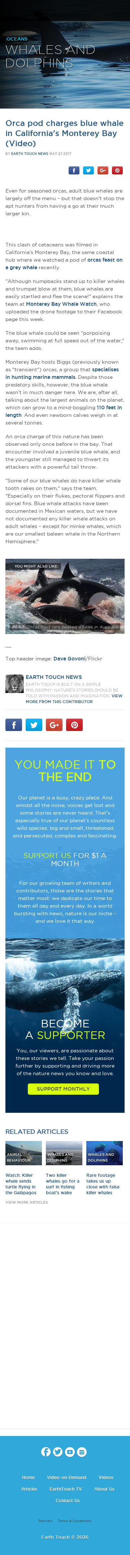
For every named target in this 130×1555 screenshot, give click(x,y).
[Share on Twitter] (88, 170)
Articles (29, 1489)
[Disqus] (65, 1332)
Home (28, 1477)
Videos (106, 1477)
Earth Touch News (29, 154)
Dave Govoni (69, 659)
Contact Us (68, 1500)
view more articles (26, 1202)
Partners (46, 1521)
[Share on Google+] (103, 170)
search (122, 11)
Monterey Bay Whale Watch (61, 304)
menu (8, 11)
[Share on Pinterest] (117, 170)
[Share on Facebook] (74, 170)
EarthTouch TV (65, 1489)
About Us (104, 1489)
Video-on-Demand (66, 1477)
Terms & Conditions (74, 1521)
